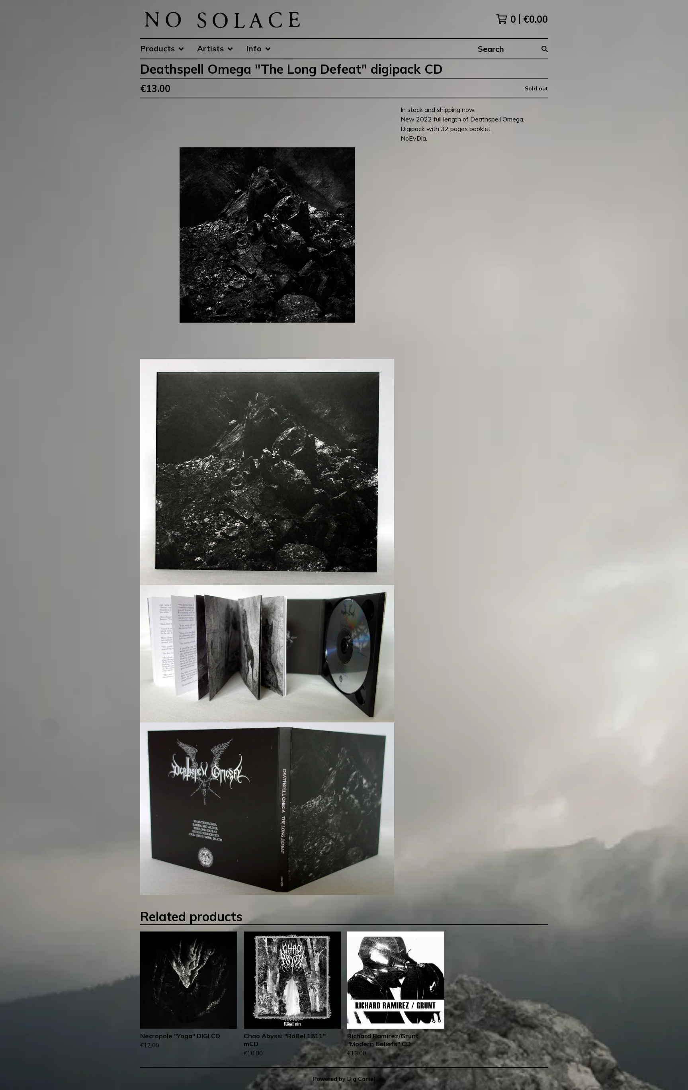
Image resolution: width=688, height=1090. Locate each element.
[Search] (544, 49)
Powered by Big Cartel (344, 1078)
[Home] (222, 19)
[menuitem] (162, 49)
